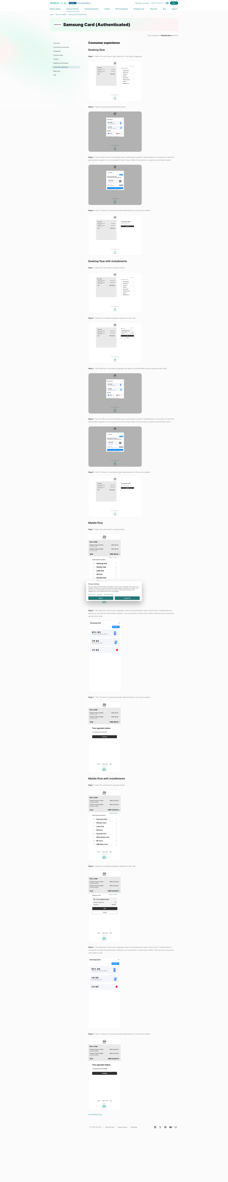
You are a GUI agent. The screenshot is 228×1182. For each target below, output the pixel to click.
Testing (55, 59)
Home (51, 14)
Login (173, 3)
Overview (56, 43)
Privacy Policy (122, 1127)
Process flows (58, 55)
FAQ (54, 75)
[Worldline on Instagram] (176, 1127)
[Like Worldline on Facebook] (165, 1127)
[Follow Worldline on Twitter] (160, 1127)
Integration (57, 51)
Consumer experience (60, 67)
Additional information (61, 63)
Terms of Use (109, 1127)
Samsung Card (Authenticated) (78, 14)
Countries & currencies (61, 47)
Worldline (134, 1127)
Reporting (56, 71)
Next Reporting (95, 1114)
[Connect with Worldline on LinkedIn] (155, 1127)
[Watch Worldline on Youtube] (170, 1127)
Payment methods (61, 14)
